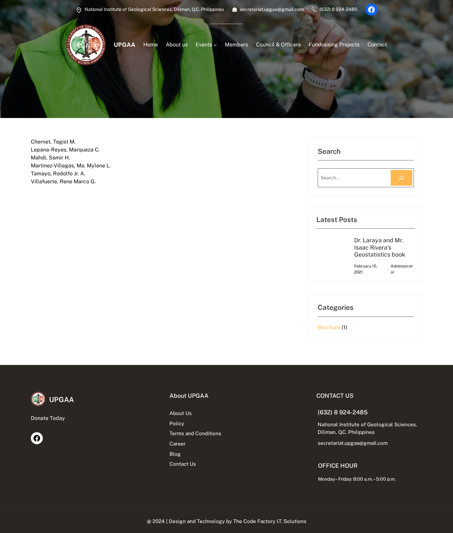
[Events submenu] (215, 44)
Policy (176, 423)
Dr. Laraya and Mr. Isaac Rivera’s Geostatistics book (379, 247)
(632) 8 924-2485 (343, 412)
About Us (180, 413)
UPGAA (124, 44)
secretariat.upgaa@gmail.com (353, 443)
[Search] (401, 178)
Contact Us (182, 464)
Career (177, 443)
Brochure (329, 327)
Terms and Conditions (195, 433)
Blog (175, 454)
